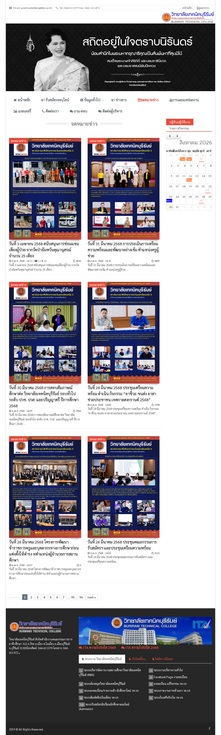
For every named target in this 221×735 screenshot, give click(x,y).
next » (92, 597)
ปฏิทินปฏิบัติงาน (179, 122)
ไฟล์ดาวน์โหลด (164, 659)
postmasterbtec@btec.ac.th (36, 7)
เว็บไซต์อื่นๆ (138, 659)
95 (73, 597)
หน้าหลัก (187, 7)
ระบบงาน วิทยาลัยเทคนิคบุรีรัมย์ (103, 659)
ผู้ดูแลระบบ (203, 7)
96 (81, 597)
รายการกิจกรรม (179, 128)
